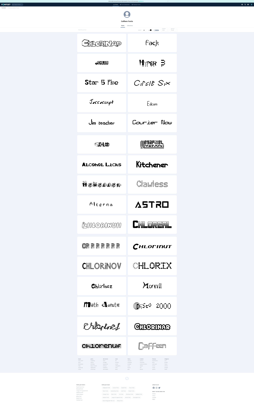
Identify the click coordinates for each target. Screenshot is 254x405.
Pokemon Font (79, 392)
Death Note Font (80, 387)
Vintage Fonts (106, 394)
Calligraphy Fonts (106, 387)
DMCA (153, 399)
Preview (164, 28)
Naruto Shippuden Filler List (108, 400)
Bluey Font (78, 396)
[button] (242, 4)
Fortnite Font (79, 400)
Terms (153, 395)
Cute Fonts (123, 391)
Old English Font (136, 397)
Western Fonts (106, 397)
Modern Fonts (131, 391)
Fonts (122, 25)
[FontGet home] (5, 4)
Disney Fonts (120, 400)
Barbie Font (79, 398)
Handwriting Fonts (114, 391)
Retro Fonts (113, 394)
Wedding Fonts (139, 394)
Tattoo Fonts (105, 391)
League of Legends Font (82, 390)
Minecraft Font (79, 389)
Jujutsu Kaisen (79, 394)
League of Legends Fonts (117, 397)
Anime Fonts (128, 397)
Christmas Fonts (129, 394)
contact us (141, 1)
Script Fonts (124, 387)
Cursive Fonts (116, 387)
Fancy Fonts (131, 387)
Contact (154, 397)
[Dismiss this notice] (168, 1)
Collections (130, 25)
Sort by (172, 28)
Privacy (154, 393)
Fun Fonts (121, 394)
